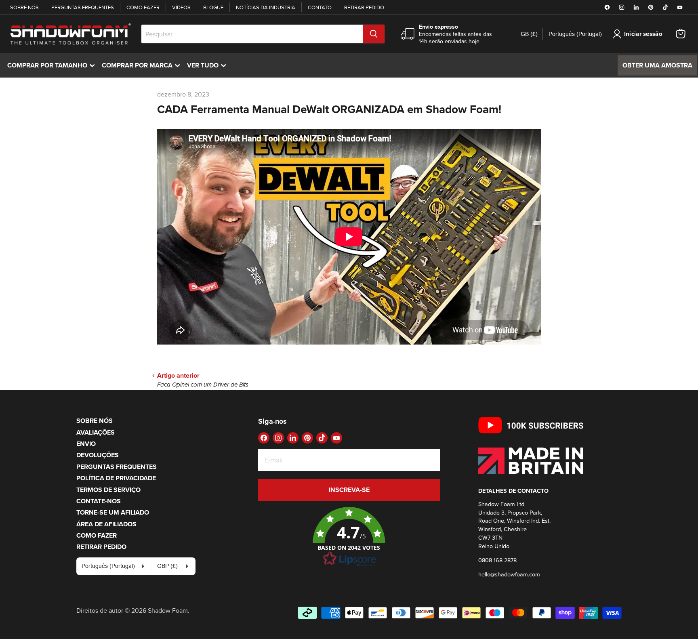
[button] (349, 537)
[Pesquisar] (374, 34)
